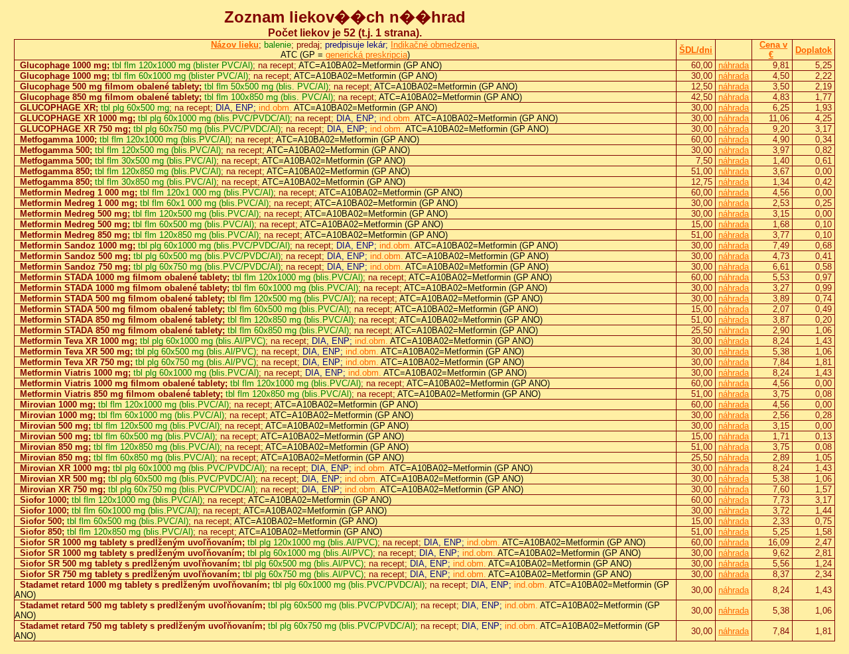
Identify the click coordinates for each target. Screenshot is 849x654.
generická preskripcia (366, 55)
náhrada (733, 65)
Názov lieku (235, 45)
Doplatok (813, 50)
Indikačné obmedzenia (434, 45)
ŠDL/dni (695, 50)
